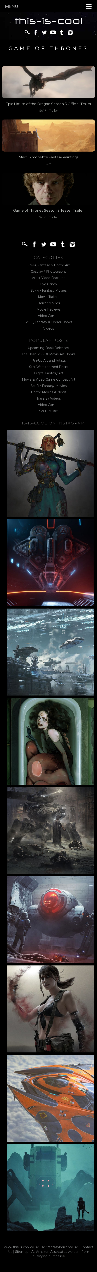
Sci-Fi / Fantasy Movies (49, 290)
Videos (48, 328)
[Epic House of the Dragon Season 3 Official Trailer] (48, 82)
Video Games (48, 316)
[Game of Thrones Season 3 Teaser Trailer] (48, 189)
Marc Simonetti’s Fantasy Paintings (48, 157)
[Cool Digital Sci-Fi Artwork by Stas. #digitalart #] (50, 1187)
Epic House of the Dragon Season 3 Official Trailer (49, 104)
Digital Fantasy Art (48, 373)
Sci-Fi (43, 110)
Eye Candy (48, 284)
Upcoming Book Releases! (48, 348)
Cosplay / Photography (49, 271)
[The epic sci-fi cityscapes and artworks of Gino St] (50, 652)
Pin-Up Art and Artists (49, 360)
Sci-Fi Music (48, 411)
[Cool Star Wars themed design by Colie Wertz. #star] (50, 919)
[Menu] (89, 6)
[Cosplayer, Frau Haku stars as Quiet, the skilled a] (50, 1008)
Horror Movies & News (48, 392)
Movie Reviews (48, 309)
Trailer (53, 110)
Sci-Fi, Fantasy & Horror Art (49, 265)
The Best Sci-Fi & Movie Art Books (48, 354)
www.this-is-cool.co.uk (21, 1247)
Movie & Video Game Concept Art (48, 379)
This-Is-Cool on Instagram (50, 423)
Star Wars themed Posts (48, 367)
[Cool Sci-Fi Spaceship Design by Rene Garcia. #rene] (50, 1098)
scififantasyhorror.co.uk (60, 1247)
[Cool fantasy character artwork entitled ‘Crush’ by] (50, 473)
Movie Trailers (48, 297)
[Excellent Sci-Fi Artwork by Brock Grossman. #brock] (50, 830)
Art (48, 164)
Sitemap (21, 1252)
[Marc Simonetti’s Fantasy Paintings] (48, 135)
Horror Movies (48, 303)
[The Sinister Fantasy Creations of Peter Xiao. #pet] (50, 741)
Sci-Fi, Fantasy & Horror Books (48, 322)
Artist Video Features (48, 278)
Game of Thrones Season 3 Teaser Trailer (48, 210)
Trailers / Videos (49, 398)
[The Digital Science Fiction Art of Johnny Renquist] (50, 562)
